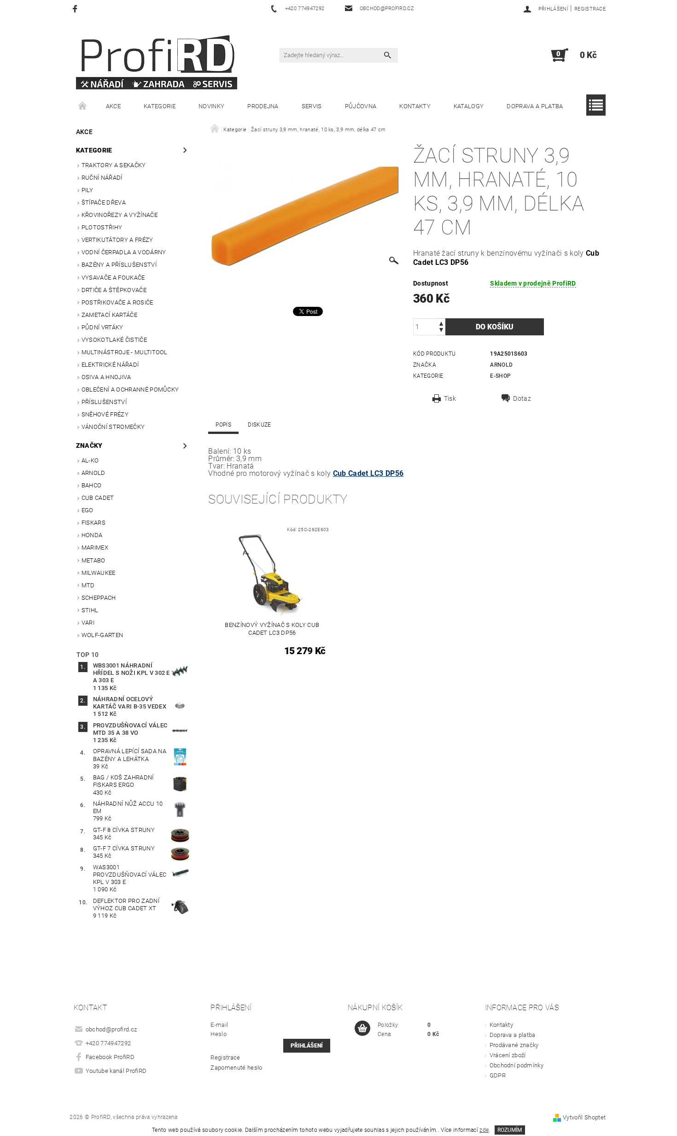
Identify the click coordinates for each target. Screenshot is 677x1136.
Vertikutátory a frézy (117, 239)
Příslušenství (104, 401)
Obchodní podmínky (516, 1065)
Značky (89, 445)
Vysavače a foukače (113, 277)
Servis (312, 106)
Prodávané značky (514, 1045)
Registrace (590, 9)
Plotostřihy (102, 227)
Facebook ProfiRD (110, 1057)
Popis (223, 425)
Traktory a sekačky (114, 165)
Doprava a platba (535, 106)
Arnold (93, 472)
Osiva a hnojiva (106, 377)
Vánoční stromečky (113, 426)
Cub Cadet (98, 497)
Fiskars (93, 522)
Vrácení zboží (508, 1055)
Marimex (95, 547)
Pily (87, 190)
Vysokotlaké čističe (114, 339)
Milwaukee (99, 572)
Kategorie (159, 106)
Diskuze (259, 425)
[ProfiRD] (156, 59)
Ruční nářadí (102, 177)
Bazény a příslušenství (119, 264)
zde (484, 1130)
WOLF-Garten (102, 635)
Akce (113, 106)
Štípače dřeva (104, 202)
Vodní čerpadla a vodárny (124, 252)
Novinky (211, 106)
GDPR (498, 1075)
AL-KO (90, 460)
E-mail (219, 1024)
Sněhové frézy (105, 414)
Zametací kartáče (109, 314)
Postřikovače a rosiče (117, 302)
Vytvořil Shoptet (584, 1117)
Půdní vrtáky (102, 327)
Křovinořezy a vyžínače (120, 214)
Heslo (218, 1034)
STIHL (90, 610)
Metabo (93, 560)
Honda (92, 535)
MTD (88, 585)
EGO (87, 510)
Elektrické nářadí (110, 364)
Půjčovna (361, 106)
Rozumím (509, 1130)
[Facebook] (76, 8)
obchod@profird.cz (111, 1029)
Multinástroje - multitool (125, 352)
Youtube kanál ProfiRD (116, 1070)
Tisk (450, 398)
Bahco (92, 485)
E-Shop (500, 376)
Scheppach (99, 597)
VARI (88, 622)
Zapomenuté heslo (236, 1067)
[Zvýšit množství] (441, 322)
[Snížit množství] (441, 331)
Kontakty (415, 106)
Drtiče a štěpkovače (114, 290)
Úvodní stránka (82, 106)
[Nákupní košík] (362, 1028)
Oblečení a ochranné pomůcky (130, 389)
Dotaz (522, 398)
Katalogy (469, 106)
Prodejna (263, 106)
